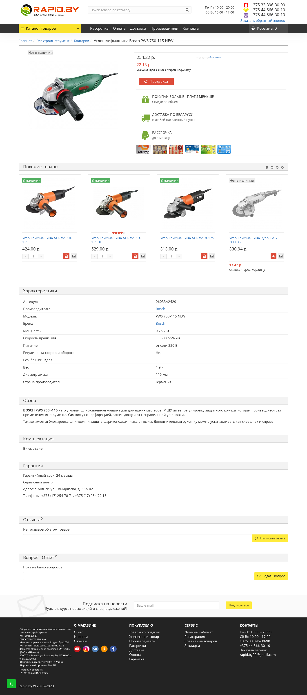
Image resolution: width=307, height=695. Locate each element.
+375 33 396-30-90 (268, 4)
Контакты (191, 28)
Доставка (138, 28)
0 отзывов (215, 57)
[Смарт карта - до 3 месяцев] (208, 149)
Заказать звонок (253, 650)
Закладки (192, 645)
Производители (164, 28)
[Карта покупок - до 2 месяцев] (192, 149)
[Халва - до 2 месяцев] (176, 149)
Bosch (160, 323)
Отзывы (80, 641)
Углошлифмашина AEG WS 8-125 (187, 238)
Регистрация (195, 636)
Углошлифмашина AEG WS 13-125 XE (116, 240)
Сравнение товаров (201, 641)
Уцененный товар (144, 636)
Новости (81, 636)
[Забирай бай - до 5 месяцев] (143, 149)
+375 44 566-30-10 (268, 9)
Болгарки (81, 40)
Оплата (119, 28)
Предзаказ (159, 81)
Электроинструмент (53, 40)
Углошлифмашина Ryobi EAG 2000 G (253, 240)
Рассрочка (99, 28)
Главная (25, 40)
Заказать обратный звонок (262, 20)
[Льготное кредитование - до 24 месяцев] (224, 149)
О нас (78, 632)
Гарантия (137, 659)
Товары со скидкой (144, 632)
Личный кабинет (199, 632)
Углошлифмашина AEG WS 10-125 (47, 240)
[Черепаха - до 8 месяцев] (160, 149)
